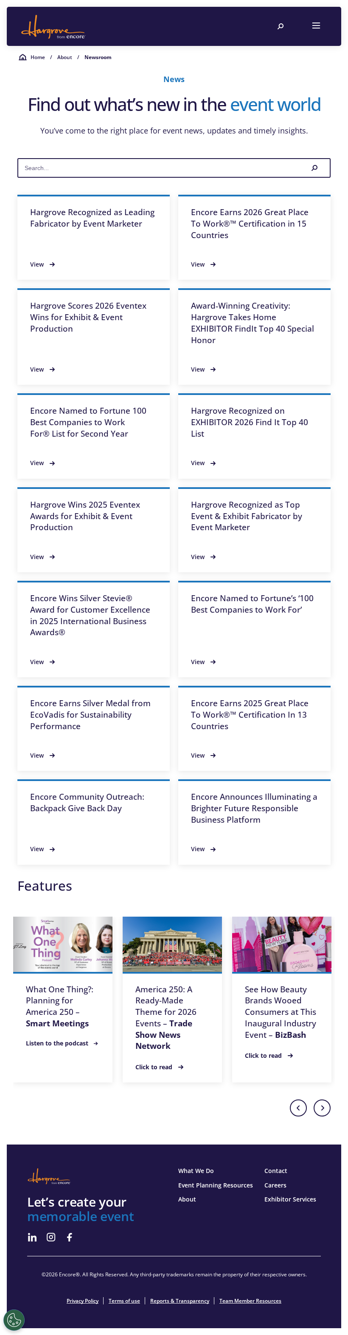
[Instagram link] (51, 1237)
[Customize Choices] (14, 1320)
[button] (298, 1107)
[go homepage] (53, 26)
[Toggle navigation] (316, 26)
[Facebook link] (70, 1237)
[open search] (280, 26)
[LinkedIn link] (32, 1237)
